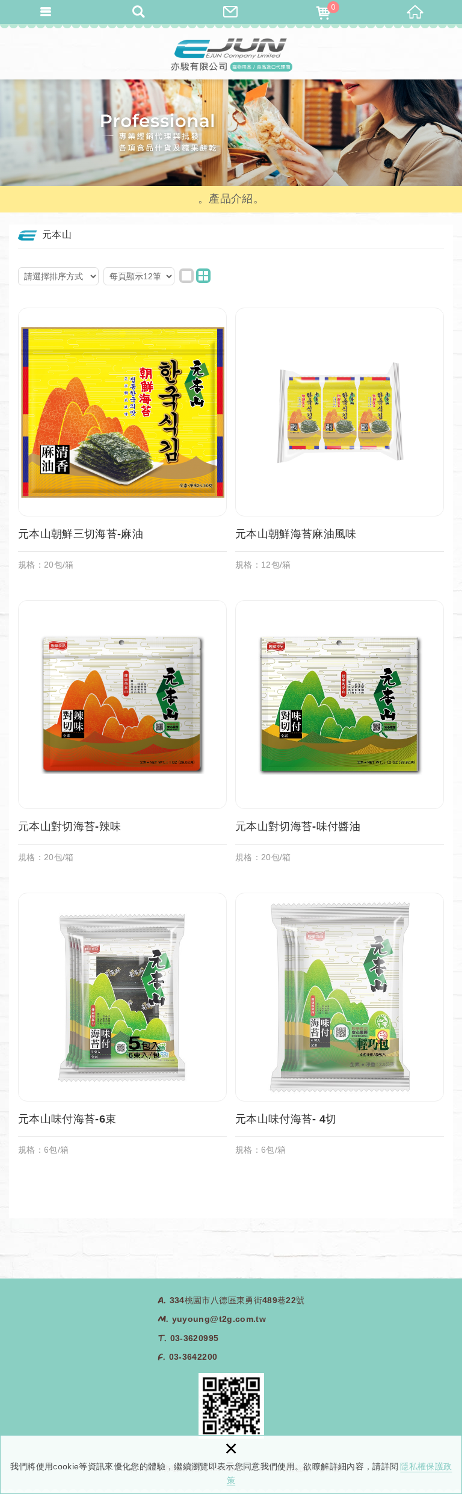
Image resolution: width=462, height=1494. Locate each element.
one (186, 275)
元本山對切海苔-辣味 (122, 737)
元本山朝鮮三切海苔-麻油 (122, 445)
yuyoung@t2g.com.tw (219, 1319)
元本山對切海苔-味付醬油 (339, 737)
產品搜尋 (139, 12)
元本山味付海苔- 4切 (339, 1030)
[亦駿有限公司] (231, 54)
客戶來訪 (231, 12)
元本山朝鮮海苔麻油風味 (339, 445)
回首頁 (415, 12)
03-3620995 (194, 1338)
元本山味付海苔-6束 (122, 1030)
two (203, 275)
